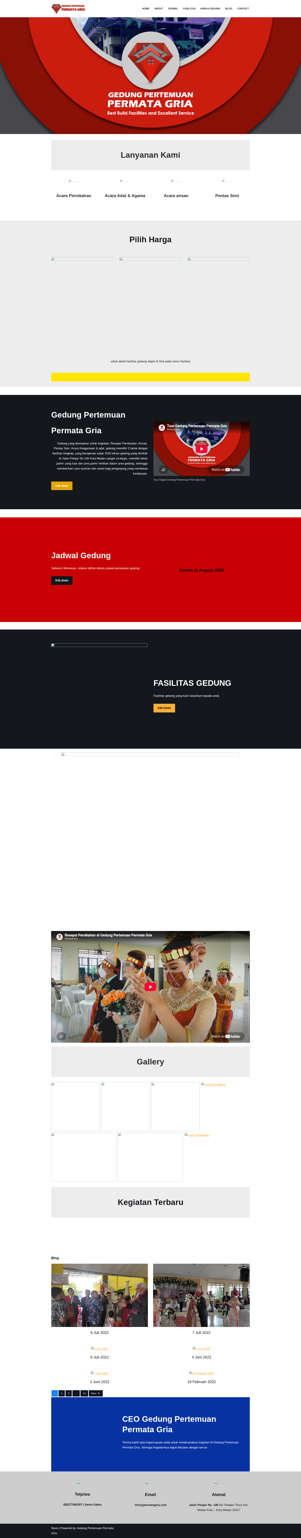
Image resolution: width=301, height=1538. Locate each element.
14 (84, 1393)
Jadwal (173, 8)
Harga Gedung (210, 8)
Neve (54, 1528)
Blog (228, 8)
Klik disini (61, 485)
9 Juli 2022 (99, 1332)
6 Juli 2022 (99, 1357)
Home (145, 8)
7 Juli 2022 (201, 1332)
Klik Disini (164, 708)
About (158, 8)
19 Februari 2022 (201, 1382)
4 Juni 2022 (201, 1357)
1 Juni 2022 (99, 1382)
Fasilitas (189, 8)
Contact (243, 8)
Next (93, 1393)
